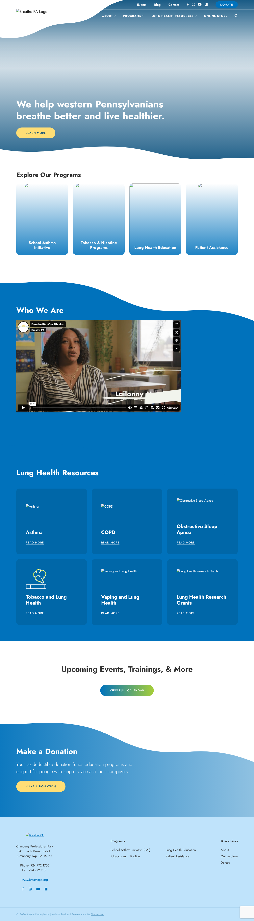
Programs (132, 16)
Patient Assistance (177, 856)
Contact (173, 5)
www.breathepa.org (35, 879)
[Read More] (42, 219)
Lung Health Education (181, 850)
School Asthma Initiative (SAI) (130, 850)
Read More (35, 542)
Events (141, 5)
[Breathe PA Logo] (45, 12)
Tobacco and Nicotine (125, 856)
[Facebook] (188, 4)
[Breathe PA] (35, 835)
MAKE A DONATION (41, 786)
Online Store (215, 16)
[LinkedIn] (206, 4)
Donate (226, 5)
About (107, 16)
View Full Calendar (127, 690)
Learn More (36, 133)
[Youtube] (200, 4)
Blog (157, 5)
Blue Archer (97, 914)
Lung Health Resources (172, 16)
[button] (114, 16)
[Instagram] (193, 4)
